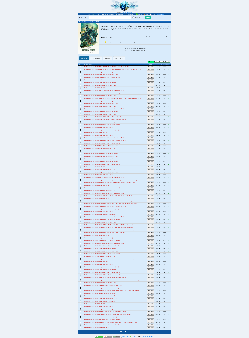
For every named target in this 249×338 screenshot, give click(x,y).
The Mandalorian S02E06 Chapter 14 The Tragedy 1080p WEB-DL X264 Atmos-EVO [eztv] (111, 322)
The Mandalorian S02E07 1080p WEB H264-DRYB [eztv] (100, 282)
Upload (134, 336)
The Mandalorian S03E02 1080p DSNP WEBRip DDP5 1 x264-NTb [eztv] (105, 206)
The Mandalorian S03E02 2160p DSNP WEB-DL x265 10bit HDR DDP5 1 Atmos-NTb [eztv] (110, 203)
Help (153, 14)
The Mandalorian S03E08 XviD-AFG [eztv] (97, 80)
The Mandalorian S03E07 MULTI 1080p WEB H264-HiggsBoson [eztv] (104, 90)
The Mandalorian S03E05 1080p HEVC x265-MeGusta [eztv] (102, 143)
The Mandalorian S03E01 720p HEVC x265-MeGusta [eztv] (101, 246)
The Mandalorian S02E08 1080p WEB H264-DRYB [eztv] (100, 256)
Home (89, 14)
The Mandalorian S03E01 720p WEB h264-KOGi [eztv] (100, 248)
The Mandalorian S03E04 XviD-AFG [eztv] (97, 166)
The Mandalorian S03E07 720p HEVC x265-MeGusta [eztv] (101, 103)
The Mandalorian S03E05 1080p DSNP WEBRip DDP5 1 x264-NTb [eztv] (105, 140)
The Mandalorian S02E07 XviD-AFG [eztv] (97, 303)
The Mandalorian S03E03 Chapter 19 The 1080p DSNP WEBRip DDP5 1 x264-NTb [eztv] (110, 180)
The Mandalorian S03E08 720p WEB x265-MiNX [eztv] (100, 82)
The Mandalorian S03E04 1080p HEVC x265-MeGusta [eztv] (102, 164)
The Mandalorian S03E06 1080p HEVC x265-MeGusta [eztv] (102, 124)
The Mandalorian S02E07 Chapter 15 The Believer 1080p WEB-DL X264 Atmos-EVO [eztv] (111, 290)
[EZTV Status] (116, 337)
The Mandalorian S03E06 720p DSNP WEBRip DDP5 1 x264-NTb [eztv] (105, 119)
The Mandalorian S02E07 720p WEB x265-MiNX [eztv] (100, 301)
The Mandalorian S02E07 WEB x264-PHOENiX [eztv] (99, 296)
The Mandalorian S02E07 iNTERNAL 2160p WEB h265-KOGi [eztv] (103, 285)
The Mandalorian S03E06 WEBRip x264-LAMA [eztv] (99, 122)
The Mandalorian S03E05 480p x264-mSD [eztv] (98, 135)
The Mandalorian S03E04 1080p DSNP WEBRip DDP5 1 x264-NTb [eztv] (105, 159)
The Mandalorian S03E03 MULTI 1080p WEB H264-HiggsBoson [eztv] (104, 193)
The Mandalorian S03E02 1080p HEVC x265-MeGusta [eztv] (102, 219)
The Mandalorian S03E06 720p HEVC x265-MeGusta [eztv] (101, 130)
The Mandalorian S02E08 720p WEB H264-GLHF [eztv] (100, 269)
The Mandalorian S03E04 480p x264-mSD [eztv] (98, 174)
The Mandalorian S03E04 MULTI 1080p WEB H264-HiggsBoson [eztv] (104, 177)
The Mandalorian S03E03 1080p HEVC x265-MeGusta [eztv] (102, 188)
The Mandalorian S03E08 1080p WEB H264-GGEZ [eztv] (100, 85)
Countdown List (109, 14)
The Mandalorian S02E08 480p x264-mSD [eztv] (98, 264)
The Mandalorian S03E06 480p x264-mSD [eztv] (98, 127)
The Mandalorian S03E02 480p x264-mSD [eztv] (98, 211)
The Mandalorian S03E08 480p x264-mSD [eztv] (98, 72)
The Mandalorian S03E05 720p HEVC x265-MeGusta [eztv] (101, 145)
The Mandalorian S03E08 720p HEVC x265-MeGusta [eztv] (101, 74)
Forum (140, 14)
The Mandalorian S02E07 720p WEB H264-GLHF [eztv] (100, 309)
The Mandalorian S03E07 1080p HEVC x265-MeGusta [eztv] (102, 93)
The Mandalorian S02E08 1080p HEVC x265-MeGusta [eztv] (102, 253)
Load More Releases (124, 332)
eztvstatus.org (127, 12)
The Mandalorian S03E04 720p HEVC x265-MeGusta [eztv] (101, 172)
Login (161, 14)
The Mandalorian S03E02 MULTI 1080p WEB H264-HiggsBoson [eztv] (104, 217)
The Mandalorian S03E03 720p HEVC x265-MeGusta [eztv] (101, 156)
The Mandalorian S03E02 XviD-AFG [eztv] (97, 198)
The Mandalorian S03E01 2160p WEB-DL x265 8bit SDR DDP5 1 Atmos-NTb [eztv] (108, 227)
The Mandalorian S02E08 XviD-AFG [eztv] (97, 261)
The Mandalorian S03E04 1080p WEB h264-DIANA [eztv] (101, 161)
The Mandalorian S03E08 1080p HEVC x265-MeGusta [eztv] (102, 77)
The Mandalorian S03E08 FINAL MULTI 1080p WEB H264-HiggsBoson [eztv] (106, 66)
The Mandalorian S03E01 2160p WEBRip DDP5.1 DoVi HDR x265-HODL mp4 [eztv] (108, 224)
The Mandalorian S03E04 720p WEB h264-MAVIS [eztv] (100, 169)
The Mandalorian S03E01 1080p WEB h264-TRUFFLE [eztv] (101, 251)
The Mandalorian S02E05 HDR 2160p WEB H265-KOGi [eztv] (102, 319)
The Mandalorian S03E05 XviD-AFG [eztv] (97, 151)
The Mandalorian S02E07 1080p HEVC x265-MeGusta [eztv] (102, 272)
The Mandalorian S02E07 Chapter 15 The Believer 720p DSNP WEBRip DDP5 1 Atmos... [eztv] (113, 280)
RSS (147, 14)
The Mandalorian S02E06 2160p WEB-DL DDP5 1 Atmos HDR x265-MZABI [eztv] (107, 314)
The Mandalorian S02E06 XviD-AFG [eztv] (97, 327)
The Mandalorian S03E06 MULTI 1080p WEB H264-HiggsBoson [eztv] (104, 109)
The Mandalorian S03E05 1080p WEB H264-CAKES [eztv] (101, 153)
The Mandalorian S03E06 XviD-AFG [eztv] (97, 132)
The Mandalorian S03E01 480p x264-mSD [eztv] (98, 238)
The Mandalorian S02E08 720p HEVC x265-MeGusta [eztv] (101, 267)
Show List (131, 14)
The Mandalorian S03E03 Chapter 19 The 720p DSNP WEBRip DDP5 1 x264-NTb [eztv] (110, 182)
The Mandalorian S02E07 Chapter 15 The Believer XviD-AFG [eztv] (105, 277)
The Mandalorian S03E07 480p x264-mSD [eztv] (98, 101)
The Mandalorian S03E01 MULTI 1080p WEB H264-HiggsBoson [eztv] (104, 243)
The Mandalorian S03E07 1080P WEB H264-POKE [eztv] (100, 95)
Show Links (151, 66)
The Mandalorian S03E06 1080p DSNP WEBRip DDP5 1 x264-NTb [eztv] (105, 116)
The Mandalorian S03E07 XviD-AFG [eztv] (97, 87)
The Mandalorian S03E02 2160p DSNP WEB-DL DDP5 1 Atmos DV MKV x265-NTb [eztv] (109, 201)
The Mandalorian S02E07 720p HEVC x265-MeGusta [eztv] (101, 298)
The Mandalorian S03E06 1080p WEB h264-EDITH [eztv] (101, 111)
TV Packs (97, 14)
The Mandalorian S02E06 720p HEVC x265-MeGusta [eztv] (101, 325)
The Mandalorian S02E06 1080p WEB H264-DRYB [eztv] (100, 317)
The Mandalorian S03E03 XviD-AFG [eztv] (97, 185)
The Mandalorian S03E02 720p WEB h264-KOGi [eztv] (100, 214)
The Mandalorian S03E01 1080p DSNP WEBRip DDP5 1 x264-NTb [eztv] (105, 232)
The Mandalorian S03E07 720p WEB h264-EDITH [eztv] (100, 106)
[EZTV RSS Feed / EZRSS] (108, 337)
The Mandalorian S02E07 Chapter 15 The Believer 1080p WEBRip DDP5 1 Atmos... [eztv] (111, 288)
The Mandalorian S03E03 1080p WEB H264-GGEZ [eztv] (100, 190)
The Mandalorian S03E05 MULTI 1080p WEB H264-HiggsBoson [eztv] (104, 138)
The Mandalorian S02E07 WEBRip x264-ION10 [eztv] (100, 293)
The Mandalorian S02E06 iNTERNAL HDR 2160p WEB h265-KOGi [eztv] (105, 311)
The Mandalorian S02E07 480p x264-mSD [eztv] (98, 306)
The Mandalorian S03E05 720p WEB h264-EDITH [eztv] (100, 148)
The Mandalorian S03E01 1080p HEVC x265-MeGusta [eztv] (102, 240)
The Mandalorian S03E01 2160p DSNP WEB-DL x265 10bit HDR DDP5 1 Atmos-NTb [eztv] (110, 230)
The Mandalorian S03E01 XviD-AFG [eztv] (97, 235)
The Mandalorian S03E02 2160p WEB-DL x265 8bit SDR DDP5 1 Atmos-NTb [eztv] (108, 195)
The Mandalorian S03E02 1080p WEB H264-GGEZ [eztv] (100, 222)
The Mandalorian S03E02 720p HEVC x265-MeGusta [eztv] (101, 209)
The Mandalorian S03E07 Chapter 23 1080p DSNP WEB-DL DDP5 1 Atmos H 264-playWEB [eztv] (113, 98)
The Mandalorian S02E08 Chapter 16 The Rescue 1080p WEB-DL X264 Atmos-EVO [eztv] (110, 259)
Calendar (121, 14)
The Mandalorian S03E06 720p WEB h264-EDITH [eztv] (100, 114)
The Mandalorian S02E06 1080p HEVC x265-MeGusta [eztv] (102, 274)
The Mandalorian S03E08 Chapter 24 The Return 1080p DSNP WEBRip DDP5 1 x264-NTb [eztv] (113, 69)
